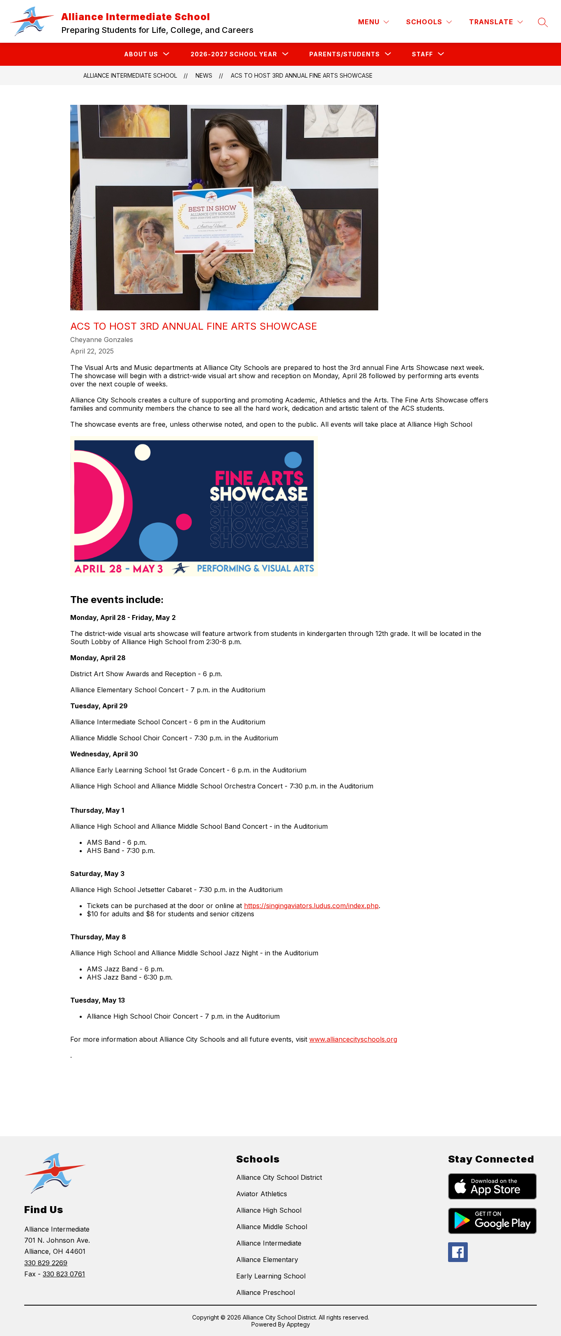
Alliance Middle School (271, 1227)
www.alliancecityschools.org (353, 1039)
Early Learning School (271, 1276)
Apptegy (298, 1324)
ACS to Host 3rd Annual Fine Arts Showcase (301, 75)
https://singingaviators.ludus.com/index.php (311, 905)
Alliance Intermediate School (130, 75)
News (203, 75)
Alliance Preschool (265, 1292)
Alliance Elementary (267, 1259)
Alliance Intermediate (268, 1243)
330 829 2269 (45, 1263)
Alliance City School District (279, 1177)
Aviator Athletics (261, 1194)
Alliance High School (268, 1210)
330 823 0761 (64, 1274)
